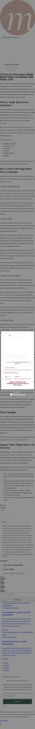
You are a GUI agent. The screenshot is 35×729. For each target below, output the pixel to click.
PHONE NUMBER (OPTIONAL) (11, 373)
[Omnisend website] (17, 393)
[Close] (32, 333)
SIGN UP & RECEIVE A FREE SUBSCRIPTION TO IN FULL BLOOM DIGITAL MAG (17, 383)
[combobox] (8, 377)
